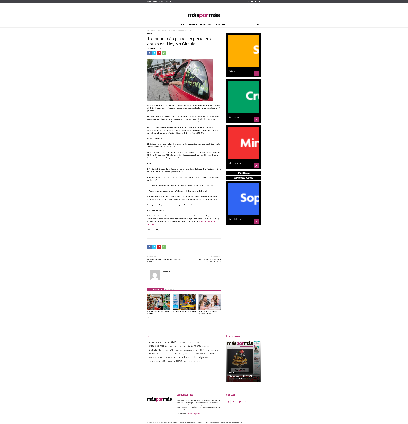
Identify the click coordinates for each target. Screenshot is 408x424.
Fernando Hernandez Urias (236, 378)
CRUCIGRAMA (244, 173)
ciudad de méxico (158, 346)
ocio (154, 357)
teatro (179, 361)
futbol (197, 350)
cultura (165, 350)
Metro (178, 354)
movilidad (199, 354)
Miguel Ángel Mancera (188, 354)
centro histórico (182, 342)
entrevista (178, 350)
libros (217, 350)
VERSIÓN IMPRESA (220, 25)
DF (172, 349)
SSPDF (164, 361)
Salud (170, 357)
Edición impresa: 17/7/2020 (240, 376)
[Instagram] (252, 1)
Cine (191, 342)
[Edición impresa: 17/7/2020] (243, 361)
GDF (202, 350)
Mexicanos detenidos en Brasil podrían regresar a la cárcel (164, 261)
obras (150, 357)
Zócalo (199, 361)
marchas (171, 354)
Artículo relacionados (155, 289)
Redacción (153, 48)
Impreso (232, 372)
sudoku (171, 361)
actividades (153, 342)
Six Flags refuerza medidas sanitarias (184, 311)
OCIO (182, 25)
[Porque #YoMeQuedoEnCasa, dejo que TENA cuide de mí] (209, 302)
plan (165, 357)
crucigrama (155, 350)
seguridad (176, 357)
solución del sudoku (154, 361)
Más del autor (169, 289)
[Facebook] (248, 1)
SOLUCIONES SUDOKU (243, 178)
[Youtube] (259, 1)
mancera (165, 354)
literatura (152, 354)
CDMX (154, 30)
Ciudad (197, 342)
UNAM (193, 361)
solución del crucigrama (195, 357)
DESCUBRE (191, 25)
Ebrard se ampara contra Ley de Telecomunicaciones (210, 261)
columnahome (178, 346)
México (206, 354)
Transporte (187, 361)
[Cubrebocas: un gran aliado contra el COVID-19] (158, 302)
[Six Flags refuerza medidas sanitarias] (184, 302)
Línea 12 (159, 354)
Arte (164, 342)
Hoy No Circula (209, 350)
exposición (189, 350)
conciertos (205, 346)
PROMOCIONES (205, 25)
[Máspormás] (204, 15)
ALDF (159, 342)
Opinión (168, 1)
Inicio (148, 30)
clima (170, 346)
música (214, 353)
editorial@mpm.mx (193, 414)
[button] (258, 25)
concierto (196, 346)
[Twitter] (255, 1)
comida (187, 346)
